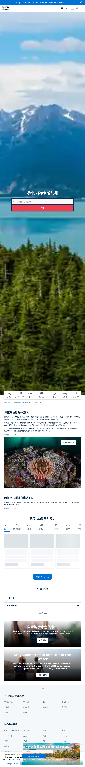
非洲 (25, 712)
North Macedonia (11, 730)
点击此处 (61, 759)
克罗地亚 (7, 751)
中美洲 (26, 702)
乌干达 (64, 735)
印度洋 (45, 707)
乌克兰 (45, 735)
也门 (44, 741)
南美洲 (26, 707)
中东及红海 (8, 702)
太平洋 (64, 707)
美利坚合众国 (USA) (25, 402)
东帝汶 (45, 730)
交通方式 (10, 598)
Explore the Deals (58, 2)
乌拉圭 (7, 741)
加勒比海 (65, 702)
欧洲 (6, 712)
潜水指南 (7, 402)
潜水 (68, 529)
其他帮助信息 (12, 605)
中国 (63, 730)
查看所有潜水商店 (42, 577)
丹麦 (25, 735)
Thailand (27, 730)
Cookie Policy (15, 759)
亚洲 (44, 702)
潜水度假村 (17, 529)
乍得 (25, 741)
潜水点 (41, 529)
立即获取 (42, 640)
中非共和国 (8, 735)
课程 (56, 529)
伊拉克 (7, 746)
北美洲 (14, 402)
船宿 (29, 529)
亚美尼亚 (65, 741)
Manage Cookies (12, 764)
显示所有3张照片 (69, 442)
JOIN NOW (42, 675)
